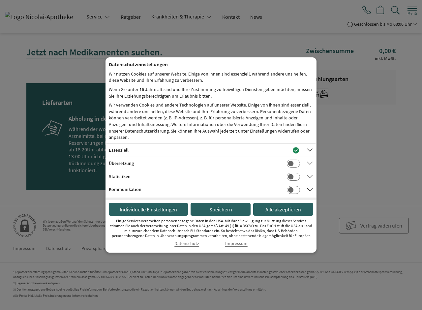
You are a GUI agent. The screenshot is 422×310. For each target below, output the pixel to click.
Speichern (220, 209)
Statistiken (120, 176)
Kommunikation (125, 189)
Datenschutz (186, 243)
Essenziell (119, 150)
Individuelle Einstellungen (148, 209)
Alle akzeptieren (283, 209)
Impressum (236, 243)
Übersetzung (121, 163)
